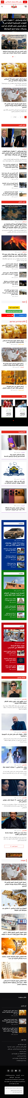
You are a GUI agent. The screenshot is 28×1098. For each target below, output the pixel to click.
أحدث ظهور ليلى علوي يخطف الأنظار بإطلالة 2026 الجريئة (15, 702)
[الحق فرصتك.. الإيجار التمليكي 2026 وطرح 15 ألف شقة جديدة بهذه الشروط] (20, 608)
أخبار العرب (22, 125)
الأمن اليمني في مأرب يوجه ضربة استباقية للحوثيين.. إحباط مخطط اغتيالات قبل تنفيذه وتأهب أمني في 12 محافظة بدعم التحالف (14, 53)
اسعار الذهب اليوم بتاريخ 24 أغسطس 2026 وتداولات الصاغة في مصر (15, 80)
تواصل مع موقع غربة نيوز (14, 1084)
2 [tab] (14, 57)
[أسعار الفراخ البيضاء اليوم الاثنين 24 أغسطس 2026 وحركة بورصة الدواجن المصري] (14, 95)
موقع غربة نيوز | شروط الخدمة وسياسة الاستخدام (14, 1079)
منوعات (23, 860)
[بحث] (2, 6)
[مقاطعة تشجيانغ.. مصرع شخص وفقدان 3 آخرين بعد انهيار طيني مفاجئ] (23, 274)
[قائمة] (26, 6)
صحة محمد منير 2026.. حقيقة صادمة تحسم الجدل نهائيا (16, 834)
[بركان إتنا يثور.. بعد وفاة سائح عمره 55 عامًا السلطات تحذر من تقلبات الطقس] (14, 242)
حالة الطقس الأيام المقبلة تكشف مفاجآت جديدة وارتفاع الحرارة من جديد (14, 957)
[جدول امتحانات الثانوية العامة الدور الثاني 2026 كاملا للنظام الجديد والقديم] (20, 660)
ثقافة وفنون (21, 677)
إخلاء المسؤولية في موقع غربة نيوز (19, 1058)
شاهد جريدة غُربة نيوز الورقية (14, 311)
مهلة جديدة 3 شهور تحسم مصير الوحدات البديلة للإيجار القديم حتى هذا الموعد (10, 601)
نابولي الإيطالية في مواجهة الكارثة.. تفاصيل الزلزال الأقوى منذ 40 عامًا (10, 282)
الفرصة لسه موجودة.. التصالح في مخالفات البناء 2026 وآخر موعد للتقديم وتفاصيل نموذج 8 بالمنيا (14, 596)
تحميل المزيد (15, 846)
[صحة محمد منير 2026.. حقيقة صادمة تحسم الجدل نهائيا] (14, 820)
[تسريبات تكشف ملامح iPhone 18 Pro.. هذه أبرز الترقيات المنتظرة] (14, 495)
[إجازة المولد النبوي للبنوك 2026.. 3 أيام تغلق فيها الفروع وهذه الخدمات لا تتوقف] (14, 922)
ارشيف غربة (17, 1077)
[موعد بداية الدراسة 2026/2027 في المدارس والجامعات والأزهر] (14, 635)
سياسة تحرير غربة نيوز (21, 1056)
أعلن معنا (18, 1075)
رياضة (23, 396)
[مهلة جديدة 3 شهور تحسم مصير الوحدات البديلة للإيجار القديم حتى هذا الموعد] (20, 600)
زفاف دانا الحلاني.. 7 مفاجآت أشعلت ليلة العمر (15, 768)
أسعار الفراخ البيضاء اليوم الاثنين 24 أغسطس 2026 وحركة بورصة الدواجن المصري (16, 105)
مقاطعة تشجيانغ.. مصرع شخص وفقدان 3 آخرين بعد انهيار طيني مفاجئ (10, 274)
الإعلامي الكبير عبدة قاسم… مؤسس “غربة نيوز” (16, 1047)
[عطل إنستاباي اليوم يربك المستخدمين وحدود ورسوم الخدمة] (14, 442)
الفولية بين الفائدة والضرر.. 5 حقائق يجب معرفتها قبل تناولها (14, 909)
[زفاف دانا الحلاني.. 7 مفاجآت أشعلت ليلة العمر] (14, 754)
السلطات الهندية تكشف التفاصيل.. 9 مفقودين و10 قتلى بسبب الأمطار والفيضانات (10, 265)
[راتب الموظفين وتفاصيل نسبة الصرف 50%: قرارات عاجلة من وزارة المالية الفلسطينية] (23, 166)
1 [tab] (15, 57)
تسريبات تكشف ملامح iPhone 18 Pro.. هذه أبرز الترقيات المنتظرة (15, 509)
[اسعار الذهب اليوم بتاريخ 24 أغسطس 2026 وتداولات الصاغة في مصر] (14, 70)
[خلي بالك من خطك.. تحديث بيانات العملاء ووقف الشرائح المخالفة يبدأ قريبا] (14, 469)
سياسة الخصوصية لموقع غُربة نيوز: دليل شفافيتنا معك (14, 1081)
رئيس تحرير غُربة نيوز (22, 1044)
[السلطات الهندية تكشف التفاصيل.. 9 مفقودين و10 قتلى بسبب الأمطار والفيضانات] (23, 266)
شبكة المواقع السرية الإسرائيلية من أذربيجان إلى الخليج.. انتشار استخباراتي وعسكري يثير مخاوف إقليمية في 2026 (15, 226)
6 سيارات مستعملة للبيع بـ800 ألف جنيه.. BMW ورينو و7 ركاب (10, 557)
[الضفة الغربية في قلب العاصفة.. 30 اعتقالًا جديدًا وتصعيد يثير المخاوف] (23, 185)
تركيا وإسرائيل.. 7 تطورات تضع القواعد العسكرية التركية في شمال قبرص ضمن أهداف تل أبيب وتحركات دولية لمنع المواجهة (13, 24)
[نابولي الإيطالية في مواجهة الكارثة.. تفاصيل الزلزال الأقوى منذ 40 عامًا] (23, 283)
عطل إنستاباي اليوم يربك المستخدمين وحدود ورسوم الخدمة (14, 455)
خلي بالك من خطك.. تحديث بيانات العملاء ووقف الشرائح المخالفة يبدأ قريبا (14, 483)
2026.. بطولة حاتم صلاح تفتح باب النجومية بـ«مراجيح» (14, 735)
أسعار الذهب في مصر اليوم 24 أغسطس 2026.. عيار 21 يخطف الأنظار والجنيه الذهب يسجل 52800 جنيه (13, 388)
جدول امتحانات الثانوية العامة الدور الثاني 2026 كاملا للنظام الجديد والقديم (10, 661)
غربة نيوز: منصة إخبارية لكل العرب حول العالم (17, 1049)
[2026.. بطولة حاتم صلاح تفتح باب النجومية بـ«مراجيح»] (14, 722)
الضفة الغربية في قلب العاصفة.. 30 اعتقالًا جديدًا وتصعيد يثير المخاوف (10, 184)
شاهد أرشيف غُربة (14, 307)
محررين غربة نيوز (23, 1051)
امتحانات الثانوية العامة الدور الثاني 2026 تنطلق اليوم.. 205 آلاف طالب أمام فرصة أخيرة (10, 653)
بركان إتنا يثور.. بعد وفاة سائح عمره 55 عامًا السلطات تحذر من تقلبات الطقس (14, 255)
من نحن (22, 1075)
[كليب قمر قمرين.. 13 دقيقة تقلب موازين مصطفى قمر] (14, 787)
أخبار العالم (22, 202)
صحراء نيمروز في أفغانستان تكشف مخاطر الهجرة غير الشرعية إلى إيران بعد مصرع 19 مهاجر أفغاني (10, 292)
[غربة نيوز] (14, 6)
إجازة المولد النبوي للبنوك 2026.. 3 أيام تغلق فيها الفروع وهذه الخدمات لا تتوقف (14, 933)
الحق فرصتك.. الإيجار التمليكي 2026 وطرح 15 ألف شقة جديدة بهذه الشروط (10, 608)
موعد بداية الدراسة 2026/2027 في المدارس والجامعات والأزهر (16, 647)
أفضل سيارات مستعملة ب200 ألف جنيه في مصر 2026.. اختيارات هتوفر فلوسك (10, 551)
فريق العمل (12, 1077)
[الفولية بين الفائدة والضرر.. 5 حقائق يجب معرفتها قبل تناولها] (14, 898)
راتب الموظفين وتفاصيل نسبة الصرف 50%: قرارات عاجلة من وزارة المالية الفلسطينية (10, 165)
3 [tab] (12, 57)
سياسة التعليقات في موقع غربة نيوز (19, 1054)
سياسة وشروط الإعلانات (21, 1060)
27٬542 (14, 117)
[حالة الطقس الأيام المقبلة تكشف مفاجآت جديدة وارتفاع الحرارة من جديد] (14, 946)
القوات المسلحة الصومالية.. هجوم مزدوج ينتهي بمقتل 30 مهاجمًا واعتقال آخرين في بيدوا (10, 193)
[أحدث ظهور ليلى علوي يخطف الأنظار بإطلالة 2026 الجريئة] (14, 689)
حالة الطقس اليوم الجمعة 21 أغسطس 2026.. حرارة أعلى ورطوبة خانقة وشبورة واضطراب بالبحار (15, 983)
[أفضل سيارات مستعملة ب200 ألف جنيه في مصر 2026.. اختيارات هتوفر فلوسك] (20, 550)
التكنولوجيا (22, 432)
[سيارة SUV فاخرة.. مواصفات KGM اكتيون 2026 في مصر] (14, 533)
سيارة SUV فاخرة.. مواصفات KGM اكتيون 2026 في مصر (14, 544)
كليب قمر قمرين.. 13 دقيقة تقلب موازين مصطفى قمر (15, 801)
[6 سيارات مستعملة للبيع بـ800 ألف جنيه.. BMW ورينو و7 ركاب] (20, 558)
